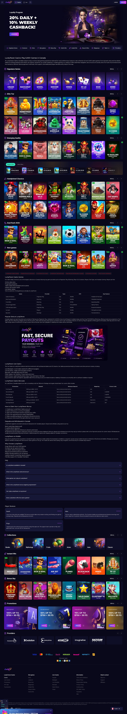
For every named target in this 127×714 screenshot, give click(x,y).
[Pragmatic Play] (12, 640)
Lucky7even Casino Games (12, 273)
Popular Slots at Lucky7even (27, 273)
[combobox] (117, 708)
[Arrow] (7, 25)
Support (103, 680)
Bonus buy (31, 682)
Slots (29, 677)
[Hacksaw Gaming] (97, 640)
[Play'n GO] (63, 640)
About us (103, 677)
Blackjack (54, 680)
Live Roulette (55, 682)
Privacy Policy (80, 684)
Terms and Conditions (82, 677)
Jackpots (30, 680)
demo (11, 88)
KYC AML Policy (80, 689)
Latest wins (20, 164)
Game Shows (55, 687)
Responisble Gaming (81, 682)
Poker (53, 689)
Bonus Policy (79, 680)
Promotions (7, 682)
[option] (12, 48)
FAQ (77, 694)
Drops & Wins (31, 689)
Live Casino (7, 680)
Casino (6, 677)
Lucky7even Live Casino (42, 273)
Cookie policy (79, 687)
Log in (116, 2)
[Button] (2, 2)
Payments (79, 691)
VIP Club (6, 684)
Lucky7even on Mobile (91, 273)
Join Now (14, 29)
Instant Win (31, 687)
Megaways (31, 684)
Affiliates (103, 682)
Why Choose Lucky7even (105, 273)
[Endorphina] (46, 640)
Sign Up (10, 625)
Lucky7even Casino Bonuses (57, 273)
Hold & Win (31, 691)
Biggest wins (10, 164)
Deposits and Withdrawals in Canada (74, 273)
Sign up (123, 2)
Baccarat (54, 684)
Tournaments (7, 687)
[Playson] (114, 640)
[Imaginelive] (80, 640)
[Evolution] (29, 640)
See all (112, 69)
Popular (54, 677)
